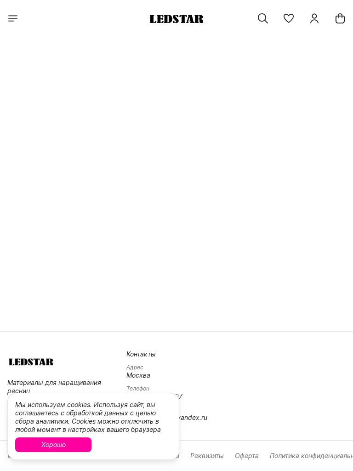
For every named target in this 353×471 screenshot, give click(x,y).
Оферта (247, 456)
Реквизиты (207, 456)
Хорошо (53, 444)
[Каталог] (12, 18)
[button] (288, 18)
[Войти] (314, 18)
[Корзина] (340, 18)
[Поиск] (262, 18)
